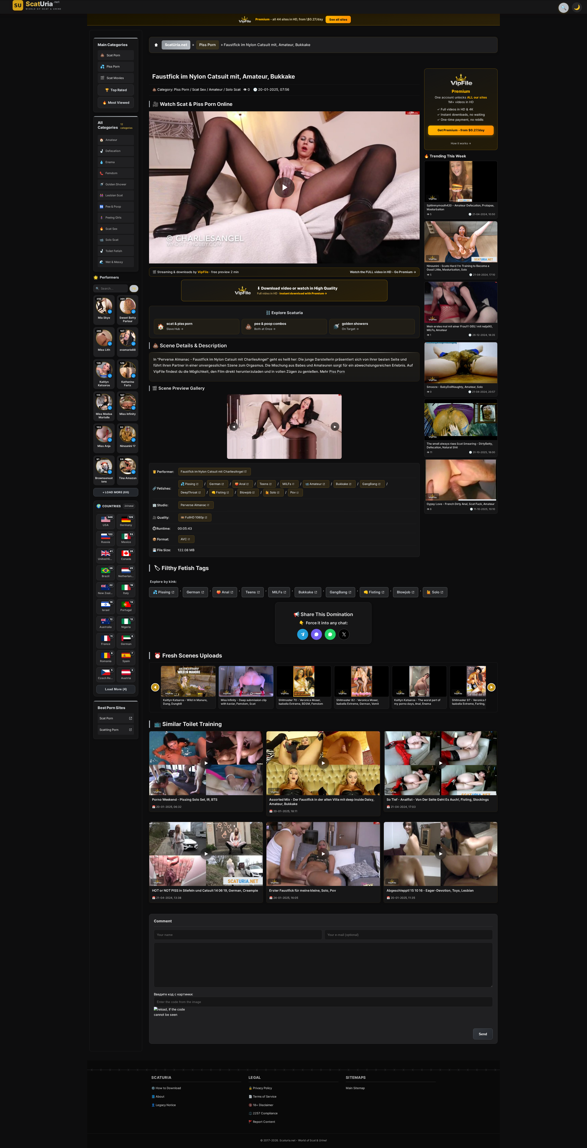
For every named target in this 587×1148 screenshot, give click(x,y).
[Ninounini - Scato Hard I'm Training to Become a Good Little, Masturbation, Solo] (460, 242)
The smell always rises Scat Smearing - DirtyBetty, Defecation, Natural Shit (460, 445)
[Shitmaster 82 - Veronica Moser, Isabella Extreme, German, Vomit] (361, 681)
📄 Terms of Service (263, 1096)
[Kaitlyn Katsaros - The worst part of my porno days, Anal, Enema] (419, 681)
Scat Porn (106, 718)
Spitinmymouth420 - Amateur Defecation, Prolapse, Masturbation (460, 207)
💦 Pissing (188, 484)
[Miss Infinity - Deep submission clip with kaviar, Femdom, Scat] (246, 681)
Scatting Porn (109, 730)
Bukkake (342, 484)
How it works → (461, 143)
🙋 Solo (271, 492)
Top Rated (116, 90)
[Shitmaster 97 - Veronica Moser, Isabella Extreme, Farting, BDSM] (477, 681)
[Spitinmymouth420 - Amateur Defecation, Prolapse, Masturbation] (460, 181)
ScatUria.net (176, 44)
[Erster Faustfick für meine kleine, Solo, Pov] (323, 854)
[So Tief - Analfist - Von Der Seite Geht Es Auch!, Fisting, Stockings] (440, 763)
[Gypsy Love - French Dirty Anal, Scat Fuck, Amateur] (460, 480)
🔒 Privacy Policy (260, 1088)
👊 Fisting (219, 492)
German (215, 484)
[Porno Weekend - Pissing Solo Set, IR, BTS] (206, 763)
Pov (293, 492)
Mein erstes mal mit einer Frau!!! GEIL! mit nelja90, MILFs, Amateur (460, 328)
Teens (264, 484)
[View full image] (284, 426)
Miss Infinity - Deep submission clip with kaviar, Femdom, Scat (243, 701)
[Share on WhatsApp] (330, 634)
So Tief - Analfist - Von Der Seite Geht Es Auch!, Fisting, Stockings (438, 799)
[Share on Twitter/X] (343, 634)
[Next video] (491, 687)
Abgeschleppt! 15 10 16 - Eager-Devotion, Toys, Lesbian (430, 890)
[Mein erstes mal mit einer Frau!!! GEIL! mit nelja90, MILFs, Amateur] (460, 302)
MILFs (286, 484)
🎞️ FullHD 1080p (192, 517)
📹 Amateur (313, 484)
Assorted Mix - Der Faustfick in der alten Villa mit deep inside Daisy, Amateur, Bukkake (321, 801)
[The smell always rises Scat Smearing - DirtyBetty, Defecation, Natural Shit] (460, 419)
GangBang (369, 484)
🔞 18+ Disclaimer (261, 1105)
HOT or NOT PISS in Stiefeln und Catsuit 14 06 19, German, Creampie (205, 890)
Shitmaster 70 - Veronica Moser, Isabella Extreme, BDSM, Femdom (301, 701)
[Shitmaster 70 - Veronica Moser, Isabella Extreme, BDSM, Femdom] (304, 681)
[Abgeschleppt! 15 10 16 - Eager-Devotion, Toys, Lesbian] (440, 854)
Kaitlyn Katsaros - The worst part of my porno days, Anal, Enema (417, 701)
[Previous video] (155, 687)
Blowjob (245, 492)
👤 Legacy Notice (163, 1105)
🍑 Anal (240, 484)
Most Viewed (115, 102)
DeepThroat (189, 492)
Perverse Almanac (193, 505)
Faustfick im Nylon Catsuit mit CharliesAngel (212, 471)
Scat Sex (199, 90)
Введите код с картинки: (173, 994)
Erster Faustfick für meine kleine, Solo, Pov (302, 890)
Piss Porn (207, 44)
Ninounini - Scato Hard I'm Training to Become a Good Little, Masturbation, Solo (458, 267)
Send (483, 1034)
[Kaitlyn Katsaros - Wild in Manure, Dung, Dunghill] (188, 681)
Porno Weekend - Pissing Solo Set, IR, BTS (184, 799)
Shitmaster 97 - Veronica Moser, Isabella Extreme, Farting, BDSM (473, 701)
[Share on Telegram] (302, 634)
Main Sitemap (355, 1088)
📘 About (157, 1096)
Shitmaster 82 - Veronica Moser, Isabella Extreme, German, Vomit (357, 701)
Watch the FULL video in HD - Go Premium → (383, 272)
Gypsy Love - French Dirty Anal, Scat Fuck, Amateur (461, 504)
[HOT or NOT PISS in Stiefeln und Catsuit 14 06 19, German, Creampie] (206, 854)
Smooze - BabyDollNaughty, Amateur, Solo (455, 387)
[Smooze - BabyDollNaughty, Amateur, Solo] (460, 362)
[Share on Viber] (316, 634)
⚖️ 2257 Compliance (263, 1113)
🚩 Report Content (262, 1121)
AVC (184, 539)
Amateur (216, 90)
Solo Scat (233, 90)
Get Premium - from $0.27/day (461, 130)
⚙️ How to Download (166, 1088)
